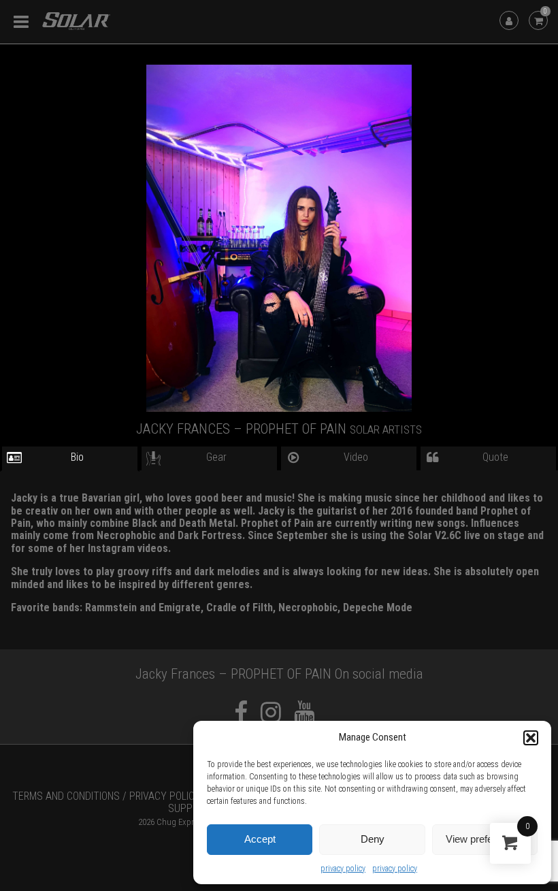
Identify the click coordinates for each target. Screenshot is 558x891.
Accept (260, 839)
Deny (372, 839)
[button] (531, 738)
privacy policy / (168, 796)
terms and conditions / (69, 796)
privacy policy (343, 868)
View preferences (484, 839)
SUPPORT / (192, 808)
